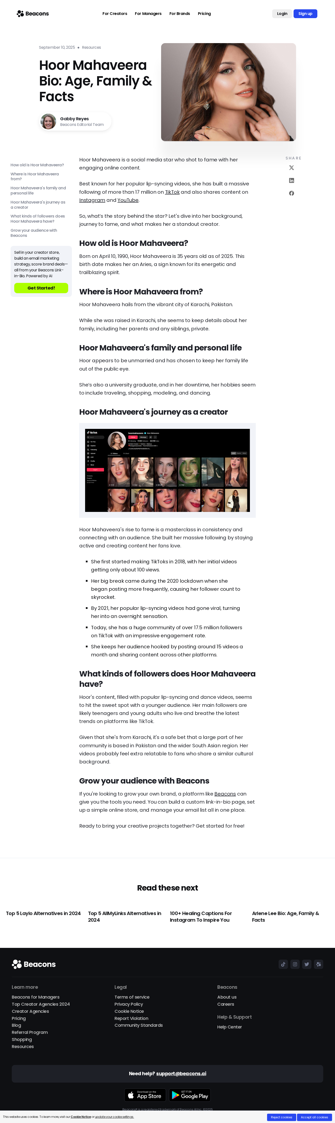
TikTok (172, 192)
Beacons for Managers (35, 997)
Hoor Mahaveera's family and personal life (38, 191)
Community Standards (139, 1025)
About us (226, 997)
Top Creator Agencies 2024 (41, 1004)
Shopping (22, 1039)
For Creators (115, 13)
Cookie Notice (129, 1011)
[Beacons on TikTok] (282, 964)
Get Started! (41, 288)
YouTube (128, 200)
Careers (225, 1004)
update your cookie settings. (114, 1117)
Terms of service (132, 997)
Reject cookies (281, 1117)
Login (282, 13)
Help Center (229, 1027)
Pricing (204, 13)
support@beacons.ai (181, 1074)
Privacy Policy (129, 1004)
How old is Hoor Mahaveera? (37, 165)
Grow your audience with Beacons (34, 233)
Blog (16, 1025)
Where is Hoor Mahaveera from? (35, 177)
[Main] (33, 14)
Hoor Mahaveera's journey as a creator (38, 205)
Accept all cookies (314, 1117)
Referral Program (30, 1032)
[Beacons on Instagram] (294, 964)
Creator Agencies (30, 1011)
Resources (23, 1046)
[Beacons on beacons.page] (317, 964)
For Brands (179, 13)
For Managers (148, 13)
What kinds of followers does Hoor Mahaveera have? (38, 219)
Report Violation (131, 1018)
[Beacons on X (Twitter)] (305, 964)
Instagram (92, 200)
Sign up (305, 13)
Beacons (225, 793)
